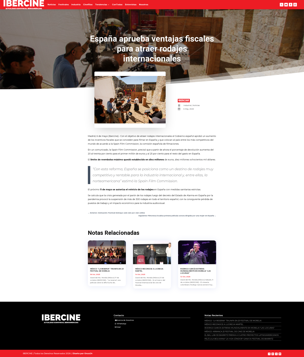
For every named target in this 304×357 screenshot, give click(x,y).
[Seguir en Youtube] (286, 4)
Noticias (52, 4)
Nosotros (143, 4)
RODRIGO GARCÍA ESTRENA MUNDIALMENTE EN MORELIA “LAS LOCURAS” (195, 271)
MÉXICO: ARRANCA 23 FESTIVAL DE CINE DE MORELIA (229, 331)
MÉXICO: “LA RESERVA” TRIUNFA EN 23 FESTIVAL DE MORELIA (107, 270)
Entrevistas (130, 4)
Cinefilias (88, 4)
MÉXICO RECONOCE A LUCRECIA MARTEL (223, 324)
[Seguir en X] (281, 4)
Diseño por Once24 (82, 353)
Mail (119, 327)
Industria (76, 4)
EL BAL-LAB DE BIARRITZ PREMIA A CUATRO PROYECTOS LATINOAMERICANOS (241, 335)
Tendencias (101, 4)
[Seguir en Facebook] (290, 4)
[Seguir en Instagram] (295, 4)
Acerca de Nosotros (125, 320)
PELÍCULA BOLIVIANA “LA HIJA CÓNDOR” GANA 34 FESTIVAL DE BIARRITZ (238, 339)
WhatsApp (121, 324)
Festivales (63, 4)
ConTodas (117, 4)
